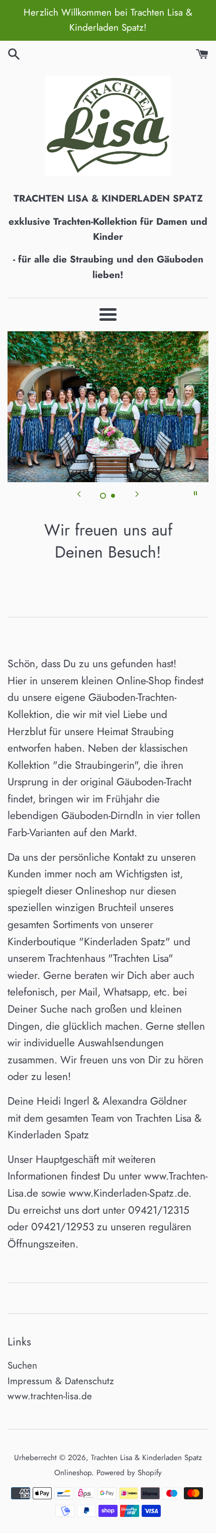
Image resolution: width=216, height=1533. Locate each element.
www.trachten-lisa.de (50, 1396)
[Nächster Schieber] (137, 493)
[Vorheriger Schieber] (79, 493)
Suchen (22, 1365)
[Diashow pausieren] (195, 493)
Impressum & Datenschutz (61, 1381)
